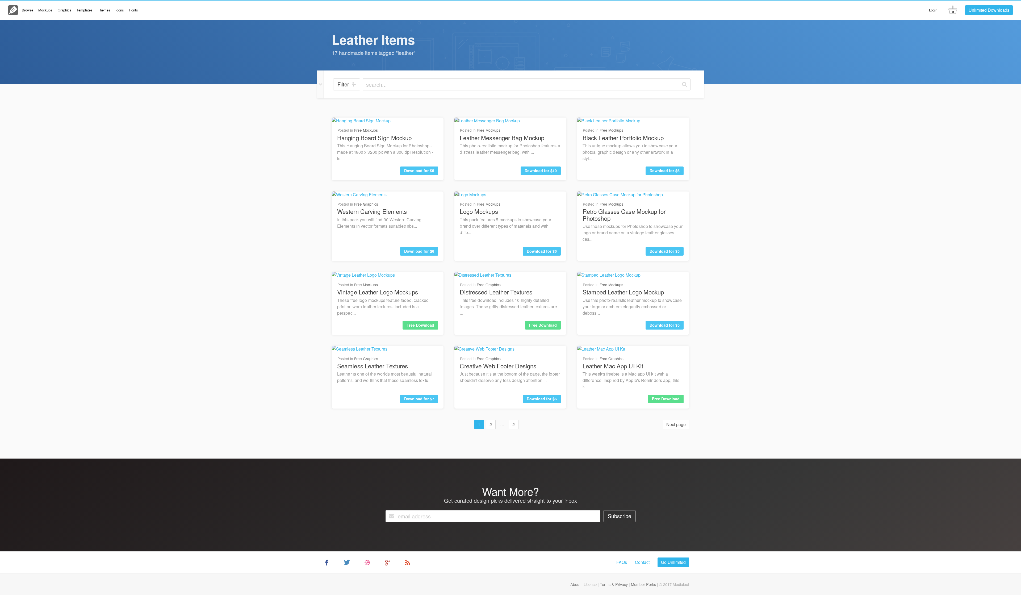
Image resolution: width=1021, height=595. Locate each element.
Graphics (65, 10)
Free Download (420, 325)
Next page (676, 424)
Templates (85, 10)
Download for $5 (419, 170)
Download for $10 (541, 170)
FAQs (621, 562)
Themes (104, 10)
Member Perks (643, 584)
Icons (119, 10)
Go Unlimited (673, 562)
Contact (642, 562)
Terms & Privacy (614, 584)
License (590, 584)
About (575, 584)
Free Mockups (366, 130)
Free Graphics (366, 204)
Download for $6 (665, 170)
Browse (27, 10)
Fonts (133, 10)
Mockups (45, 10)
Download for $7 (419, 398)
